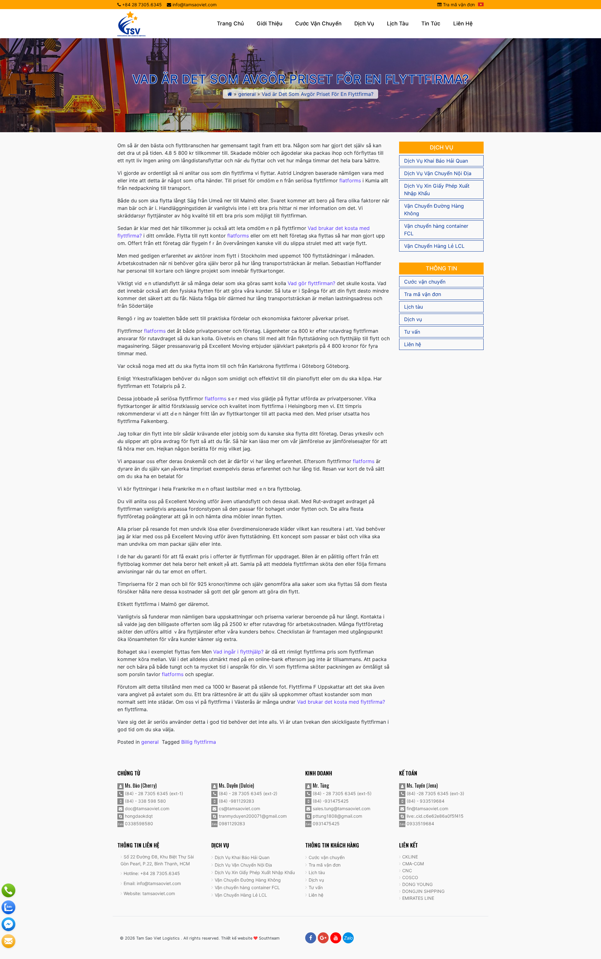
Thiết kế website (236, 938)
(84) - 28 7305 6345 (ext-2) (247, 793)
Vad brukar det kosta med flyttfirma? (341, 702)
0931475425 (325, 823)
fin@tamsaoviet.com (426, 808)
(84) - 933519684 (424, 801)
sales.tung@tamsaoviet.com (340, 808)
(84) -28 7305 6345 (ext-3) (434, 793)
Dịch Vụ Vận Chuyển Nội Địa (437, 173)
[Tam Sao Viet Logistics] (131, 23)
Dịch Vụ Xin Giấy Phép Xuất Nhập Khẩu (437, 189)
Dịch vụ (364, 23)
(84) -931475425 (330, 801)
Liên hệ (463, 23)
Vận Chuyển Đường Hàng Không (434, 209)
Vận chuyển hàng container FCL (436, 230)
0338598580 (138, 823)
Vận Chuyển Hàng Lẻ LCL (434, 246)
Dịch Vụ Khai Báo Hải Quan (436, 161)
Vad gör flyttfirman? (311, 283)
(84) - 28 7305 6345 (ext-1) (153, 793)
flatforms (350, 180)
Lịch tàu (397, 23)
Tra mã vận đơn (458, 4)
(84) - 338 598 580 (145, 801)
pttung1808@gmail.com (336, 816)
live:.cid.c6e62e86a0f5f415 (434, 816)
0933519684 (419, 823)
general (247, 94)
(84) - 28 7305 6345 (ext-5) (341, 793)
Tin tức (430, 23)
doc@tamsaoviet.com (146, 808)
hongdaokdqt (138, 816)
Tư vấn (412, 332)
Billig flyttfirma (198, 742)
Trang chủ (230, 23)
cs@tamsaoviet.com (239, 808)
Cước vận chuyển (318, 23)
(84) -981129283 (236, 801)
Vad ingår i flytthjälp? (238, 652)
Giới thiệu (269, 23)
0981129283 (231, 823)
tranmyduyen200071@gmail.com (252, 816)
